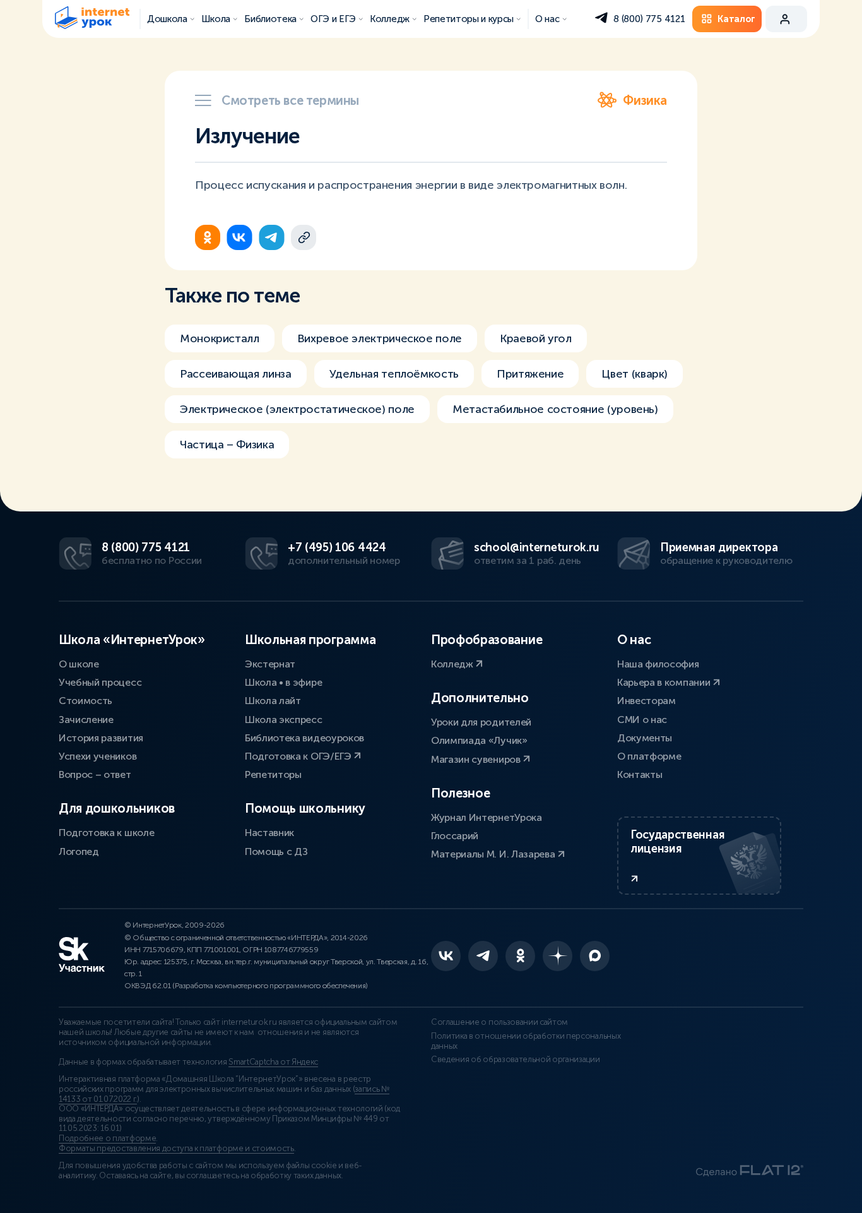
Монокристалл (219, 338)
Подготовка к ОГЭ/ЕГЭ (299, 756)
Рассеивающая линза (236, 373)
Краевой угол (536, 338)
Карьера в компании (664, 682)
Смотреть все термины (290, 100)
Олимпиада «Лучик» (479, 740)
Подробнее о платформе (107, 1138)
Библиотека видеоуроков (304, 737)
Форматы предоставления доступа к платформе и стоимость (176, 1148)
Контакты (639, 774)
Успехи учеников (97, 756)
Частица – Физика (227, 444)
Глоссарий (454, 835)
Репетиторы (273, 774)
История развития (101, 737)
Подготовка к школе (106, 832)
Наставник (269, 832)
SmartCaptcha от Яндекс (273, 1062)
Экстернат (270, 664)
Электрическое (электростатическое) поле (297, 409)
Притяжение (530, 373)
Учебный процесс (100, 682)
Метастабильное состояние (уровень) (555, 409)
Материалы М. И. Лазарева (494, 854)
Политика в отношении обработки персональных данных (525, 1041)
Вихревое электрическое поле (379, 338)
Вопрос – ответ (95, 774)
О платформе (649, 756)
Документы (644, 737)
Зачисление (86, 719)
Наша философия (658, 664)
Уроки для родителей (481, 722)
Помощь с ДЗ (276, 851)
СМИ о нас (642, 719)
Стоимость (85, 700)
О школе (79, 664)
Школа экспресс (283, 719)
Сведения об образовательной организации (515, 1059)
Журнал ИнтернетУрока (486, 817)
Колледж (453, 664)
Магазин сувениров (477, 759)
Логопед (79, 851)
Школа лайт (273, 700)
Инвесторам (646, 700)
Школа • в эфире (283, 682)
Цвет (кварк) (634, 373)
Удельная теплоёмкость (394, 373)
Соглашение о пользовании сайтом (499, 1022)
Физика (645, 100)
